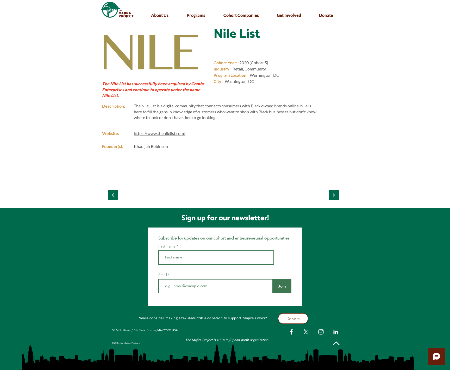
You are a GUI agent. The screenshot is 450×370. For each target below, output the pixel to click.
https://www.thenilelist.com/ (159, 133)
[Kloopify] (113, 195)
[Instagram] (320, 331)
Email (163, 275)
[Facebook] (291, 331)
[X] (306, 331)
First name (167, 246)
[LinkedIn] (335, 331)
